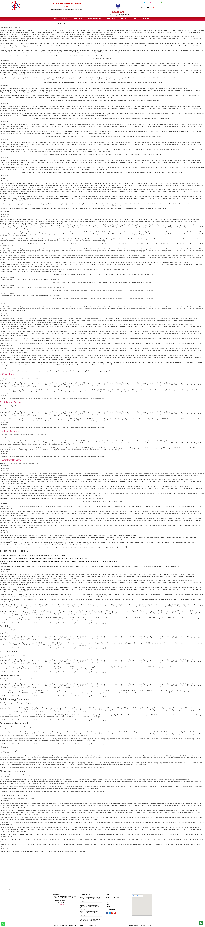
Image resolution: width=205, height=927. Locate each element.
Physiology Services (10, 460)
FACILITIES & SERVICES (94, 18)
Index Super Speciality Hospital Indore (67, 5)
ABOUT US (64, 18)
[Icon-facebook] (142, 2)
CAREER (135, 18)
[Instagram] (112, 913)
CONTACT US (145, 18)
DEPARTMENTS (78, 18)
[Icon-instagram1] (147, 2)
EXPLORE (123, 18)
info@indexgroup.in (61, 900)
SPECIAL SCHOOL (112, 18)
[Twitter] (144, 2)
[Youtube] (150, 2)
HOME (55, 18)
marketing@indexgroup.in (59, 902)
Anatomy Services (9, 431)
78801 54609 (62, 904)
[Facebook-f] (107, 913)
